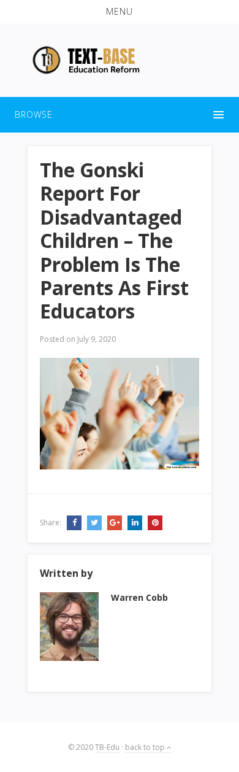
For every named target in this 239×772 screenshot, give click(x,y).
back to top (146, 747)
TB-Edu (107, 747)
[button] (119, 11)
